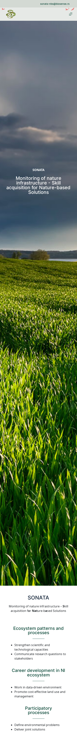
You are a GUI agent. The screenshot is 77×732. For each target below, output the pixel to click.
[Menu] (70, 14)
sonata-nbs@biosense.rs (55, 3)
